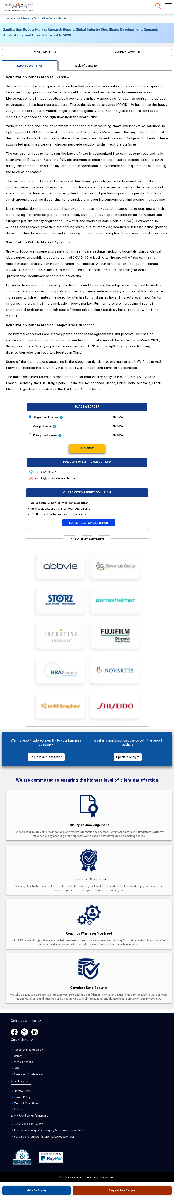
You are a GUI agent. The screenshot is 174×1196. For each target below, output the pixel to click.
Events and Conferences (28, 1074)
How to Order (21, 1091)
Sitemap (18, 1109)
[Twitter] (24, 1032)
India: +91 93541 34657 (28, 1124)
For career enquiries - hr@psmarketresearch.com (44, 1136)
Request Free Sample (122, 1190)
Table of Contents (86, 65)
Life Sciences (23, 18)
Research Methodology (28, 1049)
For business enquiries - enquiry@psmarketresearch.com (49, 1130)
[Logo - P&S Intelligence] (24, 7)
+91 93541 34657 (45, 472)
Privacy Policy (21, 1097)
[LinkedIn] (34, 1032)
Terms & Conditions (25, 1103)
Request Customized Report (88, 522)
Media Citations (23, 1062)
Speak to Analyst (127, 757)
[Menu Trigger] (168, 6)
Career (17, 1055)
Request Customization (46, 757)
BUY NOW (87, 448)
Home (9, 18)
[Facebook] (14, 1032)
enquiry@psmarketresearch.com (55, 478)
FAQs (16, 1068)
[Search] (158, 6)
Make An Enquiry (36, 1190)
